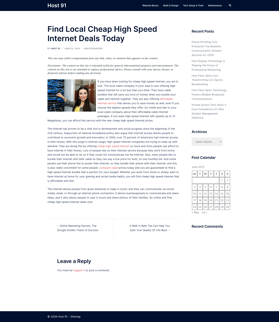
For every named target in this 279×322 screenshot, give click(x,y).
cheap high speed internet (113, 146)
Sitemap (76, 316)
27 (210, 206)
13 (211, 193)
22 (222, 200)
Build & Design (171, 5)
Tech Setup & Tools (193, 5)
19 (205, 200)
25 (200, 206)
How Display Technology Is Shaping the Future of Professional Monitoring (208, 65)
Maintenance (215, 5)
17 (194, 200)
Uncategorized (93, 48)
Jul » (204, 212)
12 (205, 193)
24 (194, 206)
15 (222, 193)
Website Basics (150, 5)
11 (200, 193)
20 (211, 200)
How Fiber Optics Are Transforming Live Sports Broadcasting (207, 80)
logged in (79, 270)
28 (216, 206)
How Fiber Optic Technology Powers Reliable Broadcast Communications (209, 94)
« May (195, 212)
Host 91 (56, 5)
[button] (230, 5)
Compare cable (108, 167)
